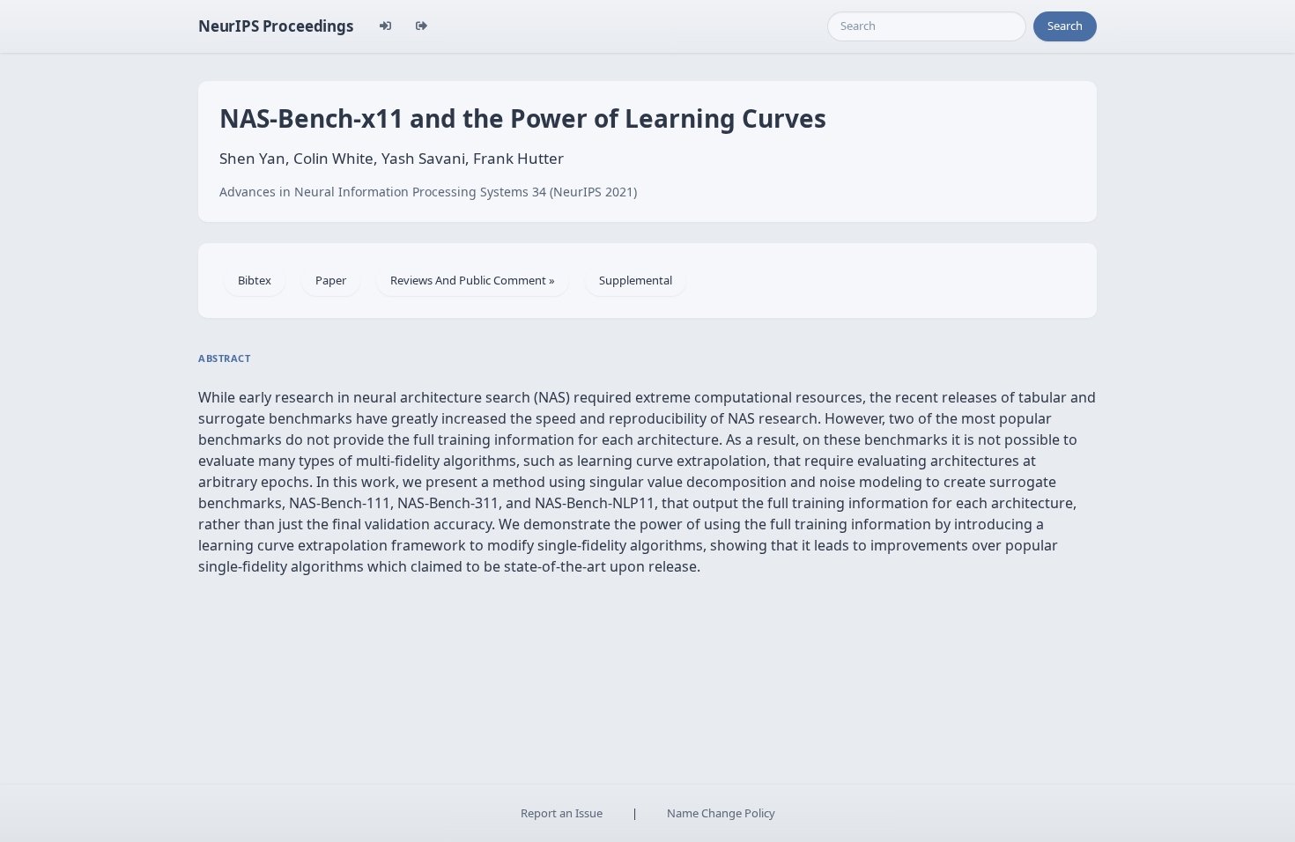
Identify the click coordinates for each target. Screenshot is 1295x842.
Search (1065, 25)
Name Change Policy (721, 813)
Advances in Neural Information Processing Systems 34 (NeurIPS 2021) (428, 191)
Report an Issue (562, 813)
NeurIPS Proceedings (275, 26)
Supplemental (635, 280)
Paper (330, 280)
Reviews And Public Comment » (472, 280)
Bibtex (254, 280)
